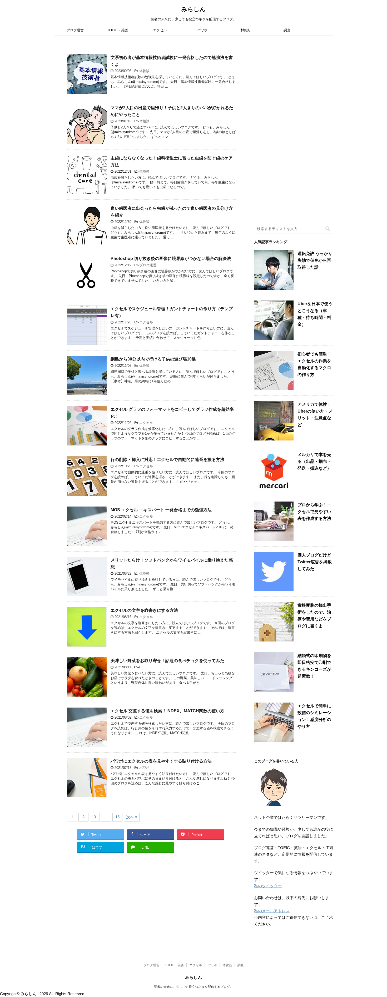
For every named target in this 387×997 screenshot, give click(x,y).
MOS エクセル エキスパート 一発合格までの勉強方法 (161, 510)
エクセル (160, 30)
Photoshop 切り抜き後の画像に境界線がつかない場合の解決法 (171, 258)
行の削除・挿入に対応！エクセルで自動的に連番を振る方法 (167, 459)
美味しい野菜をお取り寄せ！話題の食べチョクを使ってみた (167, 660)
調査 (287, 30)
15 (117, 817)
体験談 (245, 30)
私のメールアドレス (272, 911)
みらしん (193, 9)
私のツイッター (268, 886)
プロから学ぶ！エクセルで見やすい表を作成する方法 (314, 512)
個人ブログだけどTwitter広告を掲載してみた (314, 562)
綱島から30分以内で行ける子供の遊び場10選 (153, 359)
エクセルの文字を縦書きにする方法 (144, 610)
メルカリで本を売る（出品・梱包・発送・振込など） (314, 461)
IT (140, 667)
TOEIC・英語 (117, 30)
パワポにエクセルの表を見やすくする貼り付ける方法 (161, 761)
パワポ (202, 30)
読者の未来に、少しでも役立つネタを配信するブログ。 (193, 987)
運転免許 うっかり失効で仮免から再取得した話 (314, 260)
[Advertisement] (293, 130)
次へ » (131, 817)
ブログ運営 (75, 30)
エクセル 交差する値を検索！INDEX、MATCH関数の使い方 (167, 711)
